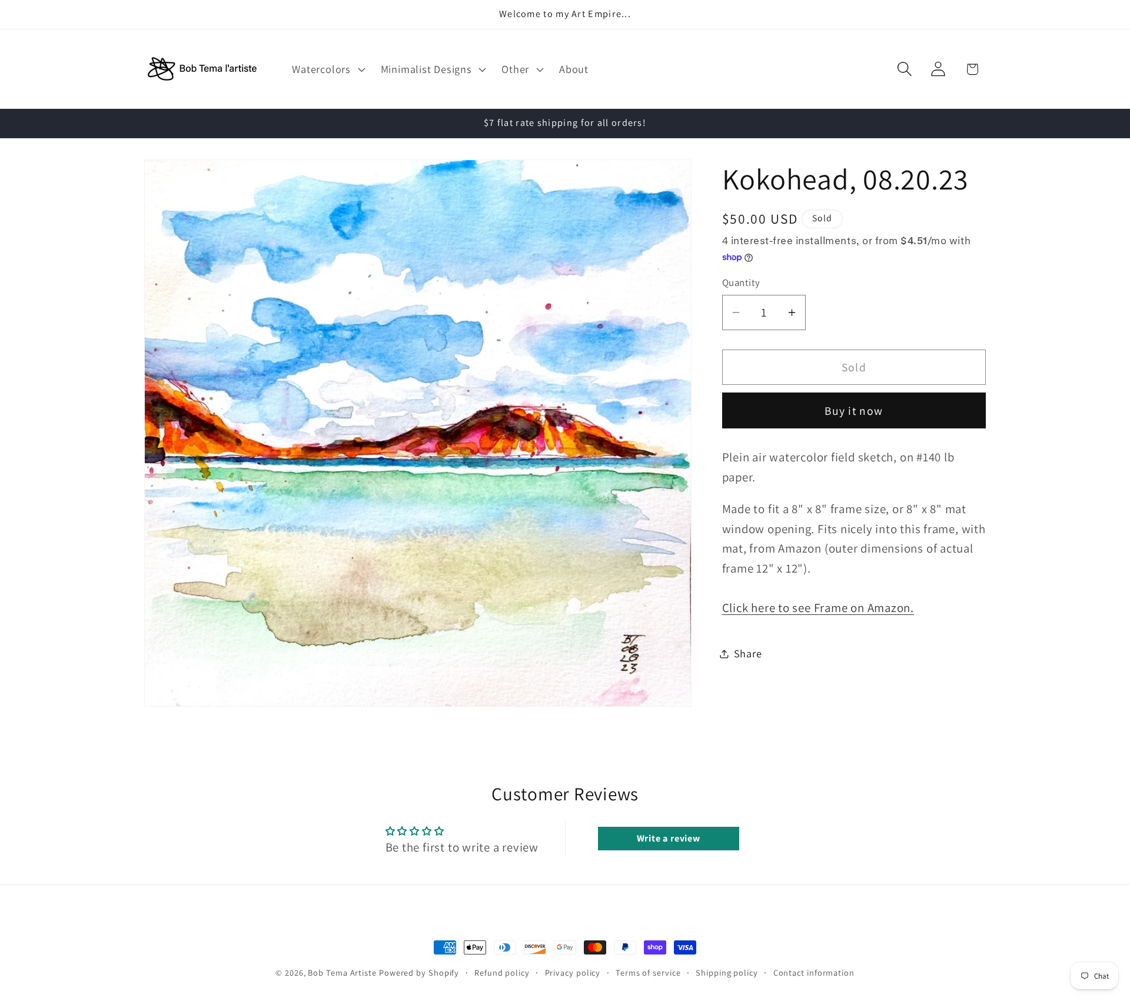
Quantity (741, 282)
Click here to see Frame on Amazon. (818, 608)
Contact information (814, 972)
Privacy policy (573, 972)
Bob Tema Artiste (342, 972)
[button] (327, 69)
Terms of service (648, 972)
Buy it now (854, 410)
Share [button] (748, 653)
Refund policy (502, 972)
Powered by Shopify (419, 972)
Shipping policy (727, 972)
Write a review (668, 838)
